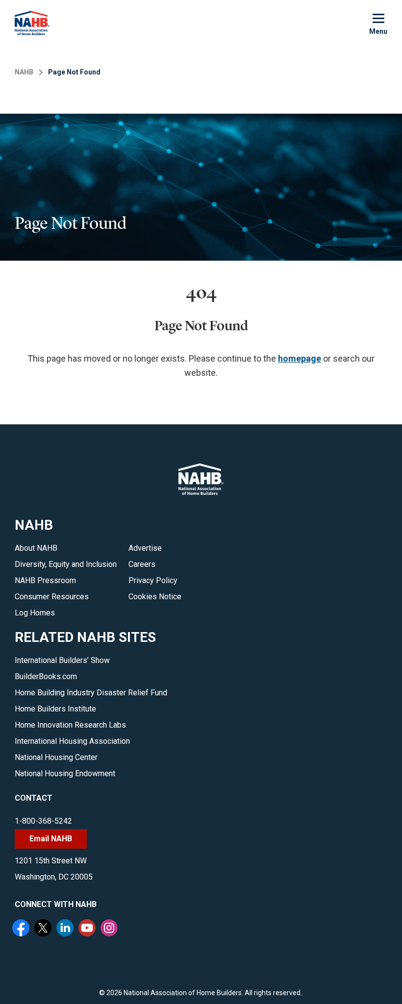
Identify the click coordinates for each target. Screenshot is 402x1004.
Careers (141, 564)
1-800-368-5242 (43, 821)
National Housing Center (56, 757)
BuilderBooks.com (46, 676)
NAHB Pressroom (45, 580)
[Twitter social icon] (44, 929)
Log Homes (35, 612)
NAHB (24, 72)
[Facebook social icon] (22, 929)
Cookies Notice (154, 596)
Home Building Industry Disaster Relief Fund (91, 692)
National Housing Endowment (65, 773)
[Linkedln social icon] (66, 929)
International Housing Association (72, 741)
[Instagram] (110, 929)
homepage (299, 358)
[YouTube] (88, 929)
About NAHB (36, 548)
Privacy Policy (152, 580)
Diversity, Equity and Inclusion (66, 564)
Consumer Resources (52, 596)
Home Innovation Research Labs (70, 725)
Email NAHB (50, 838)
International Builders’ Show (62, 660)
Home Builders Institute (55, 708)
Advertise (145, 548)
